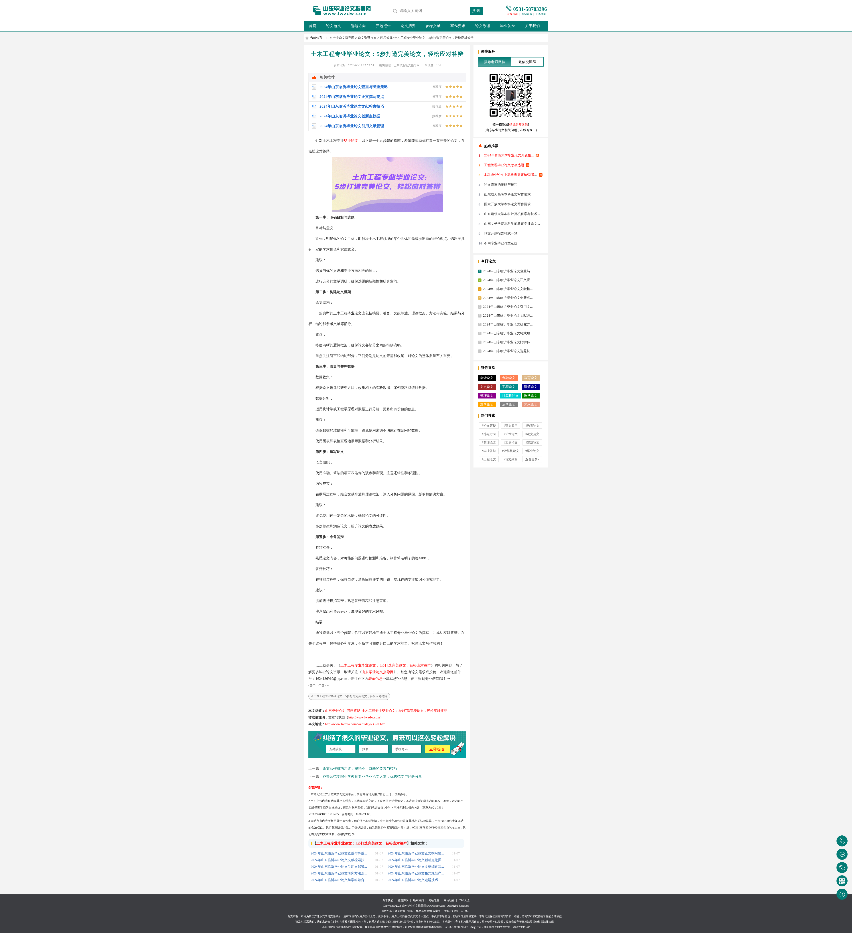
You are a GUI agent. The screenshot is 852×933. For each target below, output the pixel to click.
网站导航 (526, 14)
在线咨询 (512, 14)
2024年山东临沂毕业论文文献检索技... (339, 860)
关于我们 (532, 26)
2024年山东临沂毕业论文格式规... (508, 333)
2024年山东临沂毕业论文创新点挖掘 (414, 860)
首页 (312, 26)
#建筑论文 (532, 442)
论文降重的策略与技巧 (500, 184)
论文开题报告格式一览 (500, 233)
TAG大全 (464, 900)
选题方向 (358, 26)
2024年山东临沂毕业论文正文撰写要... (416, 853)
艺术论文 (530, 404)
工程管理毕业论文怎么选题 (504, 165)
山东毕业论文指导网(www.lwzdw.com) (424, 905)
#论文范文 (532, 434)
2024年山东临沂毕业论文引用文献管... (339, 866)
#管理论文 (489, 442)
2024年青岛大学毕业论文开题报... (509, 155)
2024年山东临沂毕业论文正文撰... (508, 280)
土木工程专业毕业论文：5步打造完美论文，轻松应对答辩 (433, 37)
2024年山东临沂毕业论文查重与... (508, 271)
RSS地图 (541, 14)
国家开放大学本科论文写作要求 (507, 204)
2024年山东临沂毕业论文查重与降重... (339, 853)
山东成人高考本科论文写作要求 (507, 194)
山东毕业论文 (335, 710)
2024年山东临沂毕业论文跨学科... (508, 342)
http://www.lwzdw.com (364, 717)
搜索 (476, 11)
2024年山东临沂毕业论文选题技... (508, 351)
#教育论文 (532, 425)
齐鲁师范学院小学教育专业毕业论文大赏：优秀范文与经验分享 (372, 776)
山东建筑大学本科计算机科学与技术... (512, 214)
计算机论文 (510, 395)
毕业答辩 (507, 26)
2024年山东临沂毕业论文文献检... (508, 289)
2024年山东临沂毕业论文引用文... (508, 306)
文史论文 (486, 387)
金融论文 (508, 378)
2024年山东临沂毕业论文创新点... (508, 298)
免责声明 (403, 900)
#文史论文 (511, 442)
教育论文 (530, 378)
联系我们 (418, 900)
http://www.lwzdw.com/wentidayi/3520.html (355, 724)
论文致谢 (482, 26)
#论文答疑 (489, 425)
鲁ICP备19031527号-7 (456, 911)
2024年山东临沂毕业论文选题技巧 (413, 880)
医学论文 (530, 395)
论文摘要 (408, 26)
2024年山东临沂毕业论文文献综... (508, 315)
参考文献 (433, 26)
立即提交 (437, 749)
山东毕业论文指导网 (340, 37)
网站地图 (449, 900)
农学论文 (486, 404)
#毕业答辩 (489, 451)
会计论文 (486, 378)
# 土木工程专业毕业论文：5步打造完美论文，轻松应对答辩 (349, 696)
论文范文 (333, 26)
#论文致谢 (511, 459)
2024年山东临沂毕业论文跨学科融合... (339, 880)
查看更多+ (532, 459)
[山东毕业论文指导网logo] (338, 15)
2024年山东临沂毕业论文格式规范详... (416, 873)
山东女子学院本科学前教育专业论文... (512, 223)
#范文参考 (511, 425)
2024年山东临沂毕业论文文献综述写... (416, 866)
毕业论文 (351, 140)
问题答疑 (386, 37)
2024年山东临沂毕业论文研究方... (508, 324)
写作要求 (457, 26)
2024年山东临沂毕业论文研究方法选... (339, 873)
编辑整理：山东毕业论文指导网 (399, 65)
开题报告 (383, 26)
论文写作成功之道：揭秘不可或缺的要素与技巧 (360, 768)
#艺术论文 (511, 434)
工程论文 (508, 387)
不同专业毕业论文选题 (500, 243)
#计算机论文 (510, 451)
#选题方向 (489, 434)
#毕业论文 (532, 451)
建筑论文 (530, 387)
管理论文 (486, 395)
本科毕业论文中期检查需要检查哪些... (512, 175)
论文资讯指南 (367, 37)
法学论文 (508, 404)
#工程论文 (489, 459)
